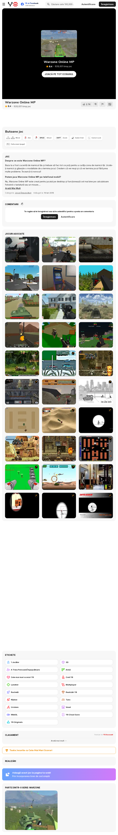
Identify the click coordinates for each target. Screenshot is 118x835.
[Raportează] (102, 104)
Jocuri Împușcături (23, 193)
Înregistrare (107, 4)
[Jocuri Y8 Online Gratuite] (13, 4)
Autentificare (88, 4)
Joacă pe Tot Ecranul (59, 74)
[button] (13, 188)
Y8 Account (108, 735)
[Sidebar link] (4, 4)
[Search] (48, 4)
